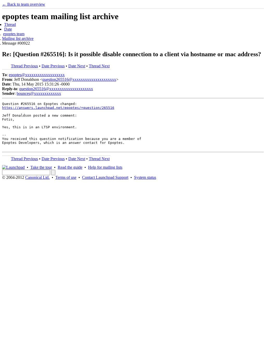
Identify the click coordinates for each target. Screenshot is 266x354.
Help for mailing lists (105, 167)
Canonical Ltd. (37, 177)
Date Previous (53, 66)
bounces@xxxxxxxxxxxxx (39, 93)
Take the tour (41, 167)
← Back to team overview (23, 4)
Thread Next (99, 66)
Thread (10, 24)
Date (8, 29)
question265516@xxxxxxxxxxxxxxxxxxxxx (79, 79)
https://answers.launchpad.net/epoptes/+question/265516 (58, 108)
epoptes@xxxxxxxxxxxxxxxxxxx (37, 75)
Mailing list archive (18, 38)
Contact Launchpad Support (105, 177)
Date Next (76, 66)
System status (145, 177)
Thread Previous (24, 66)
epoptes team (13, 34)
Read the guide (70, 167)
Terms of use (65, 177)
